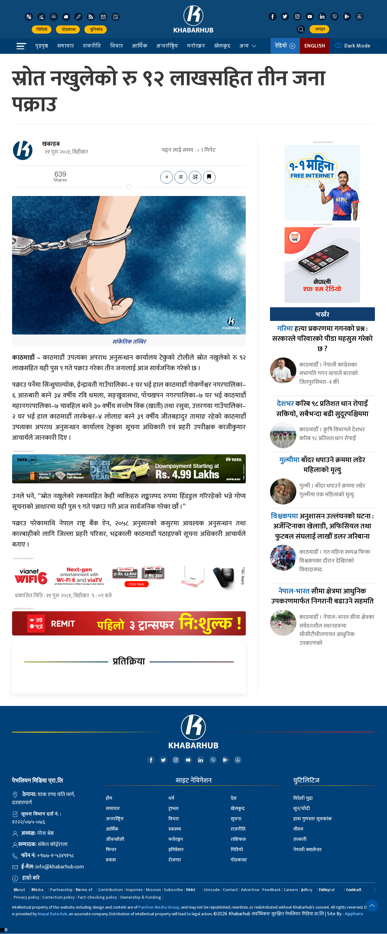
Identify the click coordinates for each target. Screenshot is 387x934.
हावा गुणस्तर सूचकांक (312, 819)
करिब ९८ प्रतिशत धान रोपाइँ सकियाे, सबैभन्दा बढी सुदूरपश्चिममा (322, 409)
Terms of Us (84, 889)
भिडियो (41, 29)
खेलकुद (222, 45)
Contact (230, 889)
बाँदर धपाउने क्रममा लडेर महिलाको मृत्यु (322, 465)
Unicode (212, 889)
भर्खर (322, 314)
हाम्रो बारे (31, 878)
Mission (153, 889)
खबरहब (51, 144)
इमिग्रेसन (176, 850)
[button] (301, 29)
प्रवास (111, 860)
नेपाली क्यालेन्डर (307, 850)
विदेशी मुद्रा (303, 798)
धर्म (171, 798)
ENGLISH (314, 46)
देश (234, 798)
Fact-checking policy (97, 897)
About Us (19, 889)
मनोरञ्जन (196, 45)
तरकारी (300, 839)
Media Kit (37, 889)
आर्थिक (139, 45)
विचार (116, 45)
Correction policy (58, 897)
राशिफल (238, 839)
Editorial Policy (326, 889)
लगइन (319, 29)
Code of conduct (354, 889)
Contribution (110, 889)
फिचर (111, 850)
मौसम (298, 829)
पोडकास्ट (68, 29)
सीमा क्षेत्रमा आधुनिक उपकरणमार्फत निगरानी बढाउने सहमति (322, 596)
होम (109, 798)
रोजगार (174, 860)
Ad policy (306, 889)
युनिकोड (95, 29)
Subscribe (173, 889)
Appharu (354, 914)
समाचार (65, 45)
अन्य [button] (244, 45)
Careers (291, 889)
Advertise (250, 889)
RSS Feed (190, 889)
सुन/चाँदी (301, 809)
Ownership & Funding (140, 897)
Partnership (61, 889)
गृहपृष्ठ (41, 45)
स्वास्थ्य (174, 829)
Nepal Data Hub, (53, 913)
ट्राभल (173, 809)
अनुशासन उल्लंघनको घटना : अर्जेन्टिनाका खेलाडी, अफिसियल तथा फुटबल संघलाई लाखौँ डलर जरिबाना (322, 526)
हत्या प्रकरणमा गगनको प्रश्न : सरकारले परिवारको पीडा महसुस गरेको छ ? (322, 339)
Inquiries (134, 889)
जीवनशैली (115, 839)
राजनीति (92, 45)
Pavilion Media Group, (159, 907)
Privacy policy (26, 897)
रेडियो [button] (282, 46)
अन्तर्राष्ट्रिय (167, 45)
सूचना (236, 819)
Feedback (271, 889)
